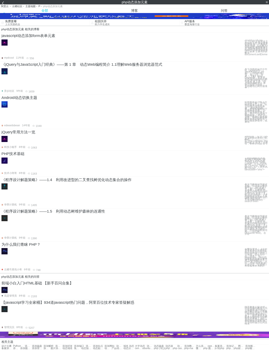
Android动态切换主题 (19, 98)
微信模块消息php (199, 348)
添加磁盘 (37, 346)
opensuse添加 (211, 346)
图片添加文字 (56, 348)
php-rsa (188, 348)
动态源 (169, 346)
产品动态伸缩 (117, 348)
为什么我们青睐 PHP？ (21, 244)
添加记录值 (232, 346)
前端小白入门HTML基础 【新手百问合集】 (37, 283)
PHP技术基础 (12, 154)
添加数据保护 (190, 346)
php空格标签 (229, 348)
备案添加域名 (220, 346)
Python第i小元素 (19, 346)
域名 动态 (128, 346)
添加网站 (89, 346)
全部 (44, 10)
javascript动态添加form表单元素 (28, 36)
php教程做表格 (169, 348)
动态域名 (67, 348)
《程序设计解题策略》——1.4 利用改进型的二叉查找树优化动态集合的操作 (66, 180)
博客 (134, 10)
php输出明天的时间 (251, 348)
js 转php (219, 348)
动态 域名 (119, 346)
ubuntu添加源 (148, 348)
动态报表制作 (87, 348)
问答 (224, 10)
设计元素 (6, 346)
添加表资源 (47, 348)
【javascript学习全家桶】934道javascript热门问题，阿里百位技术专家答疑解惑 (67, 302)
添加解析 (49, 346)
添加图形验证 (251, 346)
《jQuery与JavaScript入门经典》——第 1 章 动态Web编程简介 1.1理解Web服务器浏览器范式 (81, 64)
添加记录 (58, 346)
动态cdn (108, 348)
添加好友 (67, 346)
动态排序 (150, 346)
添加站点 (98, 346)
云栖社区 (17, 6)
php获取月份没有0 (239, 348)
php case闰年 (178, 348)
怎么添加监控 (201, 346)
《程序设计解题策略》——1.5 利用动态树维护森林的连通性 (53, 211)
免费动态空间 (77, 348)
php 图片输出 (209, 348)
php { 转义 (159, 348)
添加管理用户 (38, 348)
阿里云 (5, 6)
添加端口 (79, 346)
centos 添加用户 (138, 348)
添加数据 (28, 346)
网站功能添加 (241, 346)
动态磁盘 (159, 346)
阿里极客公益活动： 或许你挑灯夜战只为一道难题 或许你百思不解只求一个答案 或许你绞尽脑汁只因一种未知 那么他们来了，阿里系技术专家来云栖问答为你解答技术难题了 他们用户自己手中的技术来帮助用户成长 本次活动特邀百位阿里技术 (256, 315)
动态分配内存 (129, 348)
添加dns (16, 348)
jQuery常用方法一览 (18, 132)
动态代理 (180, 346)
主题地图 (30, 6)
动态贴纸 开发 (98, 348)
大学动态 (140, 346)
